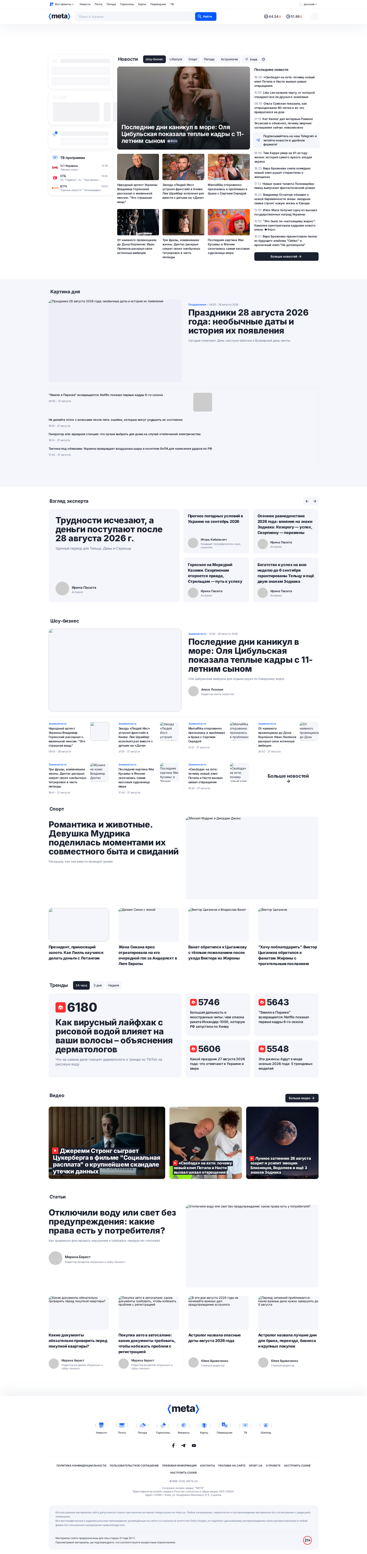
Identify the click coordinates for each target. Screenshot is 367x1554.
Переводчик (158, 4)
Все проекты (63, 4)
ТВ (172, 4)
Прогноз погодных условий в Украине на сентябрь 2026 (215, 519)
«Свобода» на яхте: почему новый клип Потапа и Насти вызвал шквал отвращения (205, 775)
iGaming (266, 1432)
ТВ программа (72, 158)
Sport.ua (255, 1465)
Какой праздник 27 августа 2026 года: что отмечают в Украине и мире (217, 1064)
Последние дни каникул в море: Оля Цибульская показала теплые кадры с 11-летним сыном (250, 655)
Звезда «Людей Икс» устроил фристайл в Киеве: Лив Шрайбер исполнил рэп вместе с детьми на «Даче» (183, 191)
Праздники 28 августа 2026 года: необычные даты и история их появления (248, 321)
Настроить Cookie (297, 1465)
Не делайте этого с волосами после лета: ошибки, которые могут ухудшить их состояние (116, 419)
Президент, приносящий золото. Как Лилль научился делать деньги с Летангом (76, 952)
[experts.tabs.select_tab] (307, 501)
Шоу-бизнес (154, 59)
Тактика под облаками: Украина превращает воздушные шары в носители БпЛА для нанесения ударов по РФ (130, 448)
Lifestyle (176, 59)
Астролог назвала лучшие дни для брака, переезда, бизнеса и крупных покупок (287, 1340)
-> (288, 778)
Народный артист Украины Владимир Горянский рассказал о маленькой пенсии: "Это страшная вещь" (137, 193)
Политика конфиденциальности (81, 1465)
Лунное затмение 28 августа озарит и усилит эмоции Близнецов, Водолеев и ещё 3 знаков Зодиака (282, 1143)
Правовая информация (179, 1465)
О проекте (273, 1465)
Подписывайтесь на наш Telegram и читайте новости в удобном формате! (290, 140)
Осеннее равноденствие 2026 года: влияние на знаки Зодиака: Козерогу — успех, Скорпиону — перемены (285, 524)
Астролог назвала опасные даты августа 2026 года (214, 1338)
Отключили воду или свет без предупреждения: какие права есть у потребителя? (112, 1221)
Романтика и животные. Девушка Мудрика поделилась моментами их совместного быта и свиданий (114, 838)
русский (309, 4)
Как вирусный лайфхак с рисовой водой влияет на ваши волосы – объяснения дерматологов (114, 1036)
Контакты (207, 1465)
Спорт (193, 59)
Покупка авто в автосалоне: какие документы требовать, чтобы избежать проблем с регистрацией (146, 1343)
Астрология (229, 59)
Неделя (113, 985)
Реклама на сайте (232, 1465)
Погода (111, 4)
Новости (85, 4)
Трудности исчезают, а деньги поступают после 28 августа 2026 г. (109, 529)
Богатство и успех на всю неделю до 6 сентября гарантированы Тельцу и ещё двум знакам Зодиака (286, 573)
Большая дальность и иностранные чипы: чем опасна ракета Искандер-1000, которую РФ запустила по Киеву (217, 1019)
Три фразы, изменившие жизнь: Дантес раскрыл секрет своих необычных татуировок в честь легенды (181, 248)
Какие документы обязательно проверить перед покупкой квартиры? (78, 1340)
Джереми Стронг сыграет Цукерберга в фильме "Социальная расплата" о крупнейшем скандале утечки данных (107, 1143)
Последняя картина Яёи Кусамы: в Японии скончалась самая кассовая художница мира (229, 246)
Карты (142, 4)
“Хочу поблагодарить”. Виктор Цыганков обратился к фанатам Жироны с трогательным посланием (287, 955)
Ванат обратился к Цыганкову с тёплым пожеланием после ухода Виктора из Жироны (217, 952)
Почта (98, 4)
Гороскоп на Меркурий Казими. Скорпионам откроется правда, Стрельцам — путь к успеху (215, 573)
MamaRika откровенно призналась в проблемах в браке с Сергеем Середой (227, 189)
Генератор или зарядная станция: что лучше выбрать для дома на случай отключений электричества (125, 434)
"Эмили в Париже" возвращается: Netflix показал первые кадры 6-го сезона (106, 395)
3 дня (98, 985)
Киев (253, 59)
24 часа (81, 985)
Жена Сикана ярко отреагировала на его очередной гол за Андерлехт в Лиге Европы (147, 955)
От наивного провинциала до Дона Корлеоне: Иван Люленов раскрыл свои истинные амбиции (137, 246)
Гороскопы (127, 4)
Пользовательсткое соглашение (134, 1465)
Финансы (183, 1432)
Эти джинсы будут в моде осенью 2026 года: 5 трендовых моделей (286, 1064)
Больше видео (299, 1098)
